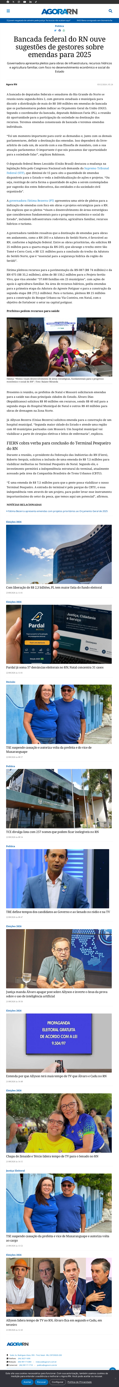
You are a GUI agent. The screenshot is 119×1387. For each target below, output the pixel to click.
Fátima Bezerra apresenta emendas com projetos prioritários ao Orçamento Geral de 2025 (58, 511)
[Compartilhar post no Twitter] (55, 30)
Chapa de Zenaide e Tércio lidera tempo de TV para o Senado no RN (52, 1156)
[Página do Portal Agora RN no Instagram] (20, 1)
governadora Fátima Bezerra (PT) (31, 200)
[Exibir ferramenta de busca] (110, 11)
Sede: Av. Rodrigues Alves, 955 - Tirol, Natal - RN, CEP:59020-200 (36, 1355)
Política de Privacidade (80, 1382)
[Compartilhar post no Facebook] (59, 30)
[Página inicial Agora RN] (17, 1344)
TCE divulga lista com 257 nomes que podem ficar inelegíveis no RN (52, 832)
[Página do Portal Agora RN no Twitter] (15, 1)
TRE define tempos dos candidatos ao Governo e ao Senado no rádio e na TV (58, 912)
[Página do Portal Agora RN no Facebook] (9, 1)
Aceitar (27, 1382)
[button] (8, 11)
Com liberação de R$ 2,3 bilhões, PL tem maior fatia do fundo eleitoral (54, 587)
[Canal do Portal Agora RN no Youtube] (26, 1)
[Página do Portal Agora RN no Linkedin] (31, 1)
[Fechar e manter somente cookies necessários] (115, 1378)
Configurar (57, 1382)
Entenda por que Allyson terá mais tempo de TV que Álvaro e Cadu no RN (56, 1076)
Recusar (41, 1382)
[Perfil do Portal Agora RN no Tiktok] (37, 1)
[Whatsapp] (64, 30)
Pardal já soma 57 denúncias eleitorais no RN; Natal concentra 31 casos (54, 667)
